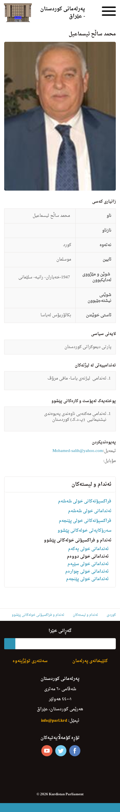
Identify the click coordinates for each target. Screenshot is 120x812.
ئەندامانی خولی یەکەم (88, 549)
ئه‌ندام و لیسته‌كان (91, 484)
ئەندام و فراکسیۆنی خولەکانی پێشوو (77, 540)
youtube (46, 750)
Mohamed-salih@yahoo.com (77, 451)
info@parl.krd (54, 721)
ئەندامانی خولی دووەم (88, 556)
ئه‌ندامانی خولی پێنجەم (87, 579)
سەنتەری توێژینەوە (30, 661)
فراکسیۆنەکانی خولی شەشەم (84, 501)
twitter (60, 750)
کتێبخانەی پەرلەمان (90, 661)
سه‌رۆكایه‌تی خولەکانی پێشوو (84, 531)
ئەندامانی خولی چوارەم (87, 571)
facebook (74, 750)
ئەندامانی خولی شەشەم (89, 511)
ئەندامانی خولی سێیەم (88, 564)
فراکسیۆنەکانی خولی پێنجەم (85, 521)
